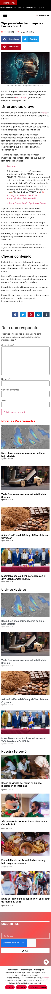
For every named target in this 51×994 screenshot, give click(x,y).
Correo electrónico (10, 394)
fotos (44, 116)
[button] (11, 43)
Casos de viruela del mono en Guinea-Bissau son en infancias (22, 788)
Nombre (5, 383)
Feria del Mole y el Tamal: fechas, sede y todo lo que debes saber (23, 865)
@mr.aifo (11, 170)
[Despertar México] (43, 19)
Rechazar (21, 987)
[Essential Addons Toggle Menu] (5, 19)
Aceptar (9, 987)
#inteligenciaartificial (27, 199)
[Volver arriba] (46, 966)
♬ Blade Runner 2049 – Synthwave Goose (26, 207)
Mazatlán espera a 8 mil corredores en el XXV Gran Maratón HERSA (23, 581)
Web (3, 404)
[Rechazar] (46, 978)
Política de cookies (37, 987)
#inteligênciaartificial (17, 202)
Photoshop (20, 101)
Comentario (7, 349)
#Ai (34, 202)
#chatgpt (11, 199)
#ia (29, 202)
